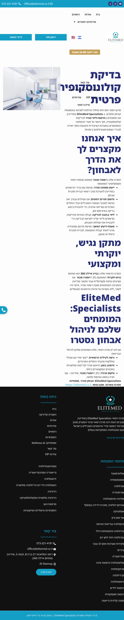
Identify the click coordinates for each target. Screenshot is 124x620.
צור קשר (84, 82)
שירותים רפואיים (87, 22)
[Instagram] (115, 4)
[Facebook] (120, 4)
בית (98, 14)
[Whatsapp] (110, 4)
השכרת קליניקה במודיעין (84, 90)
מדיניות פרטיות (115, 437)
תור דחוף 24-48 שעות (85, 52)
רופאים (76, 14)
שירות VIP (92, 97)
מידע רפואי (83, 105)
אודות (88, 14)
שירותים (76, 97)
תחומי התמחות (112, 461)
